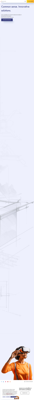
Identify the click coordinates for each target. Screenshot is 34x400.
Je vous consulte (30, 1)
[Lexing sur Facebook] (1, 382)
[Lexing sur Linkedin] (3, 382)
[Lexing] (3, 1)
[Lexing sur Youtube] (7, 382)
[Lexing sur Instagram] (5, 382)
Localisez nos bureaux (29, 381)
